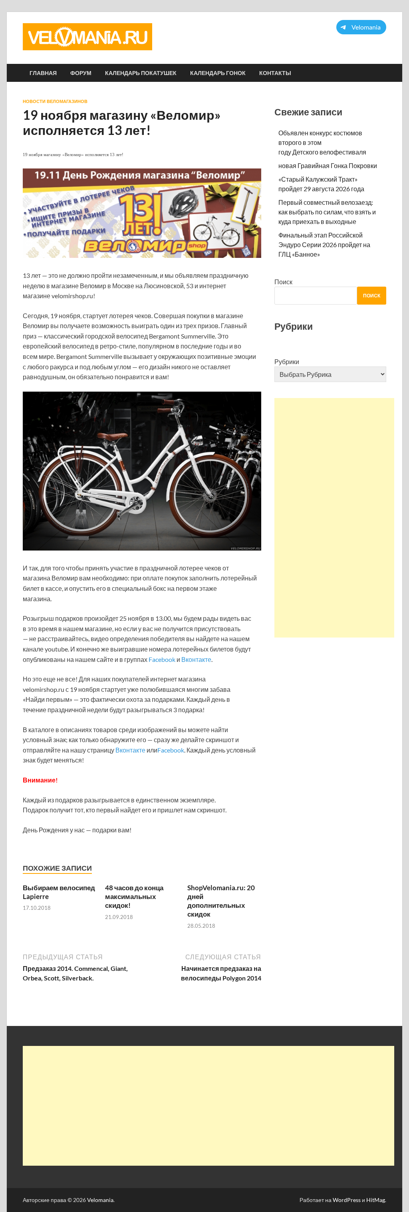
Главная (43, 73)
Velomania (100, 1199)
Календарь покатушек (141, 73)
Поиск (283, 281)
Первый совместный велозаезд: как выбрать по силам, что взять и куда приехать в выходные (327, 211)
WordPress (347, 1199)
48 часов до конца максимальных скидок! (134, 896)
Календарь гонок (218, 73)
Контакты (275, 73)
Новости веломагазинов (55, 101)
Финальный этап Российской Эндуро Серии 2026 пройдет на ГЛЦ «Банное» (324, 244)
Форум (80, 73)
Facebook (162, 659)
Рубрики (286, 361)
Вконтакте (196, 659)
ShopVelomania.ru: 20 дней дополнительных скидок (221, 900)
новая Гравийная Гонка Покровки (327, 165)
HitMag (375, 1199)
